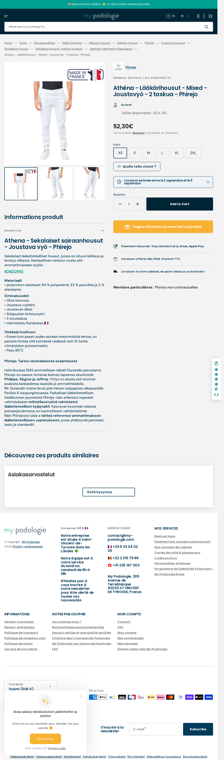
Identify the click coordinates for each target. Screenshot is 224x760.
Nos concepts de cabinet (173, 543)
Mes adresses (127, 639)
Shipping (139, 133)
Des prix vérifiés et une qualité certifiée (81, 628)
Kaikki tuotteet (72, 43)
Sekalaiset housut (16, 49)
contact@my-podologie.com (121, 533)
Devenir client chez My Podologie (142, 645)
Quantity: (119, 194)
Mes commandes (130, 634)
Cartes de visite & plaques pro (177, 548)
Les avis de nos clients (20, 645)
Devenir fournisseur (19, 618)
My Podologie (31, 538)
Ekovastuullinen (44, 43)
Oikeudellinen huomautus (164, 752)
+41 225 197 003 (126, 561)
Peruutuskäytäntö (195, 752)
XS (122, 154)
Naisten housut (127, 43)
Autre (23, 43)
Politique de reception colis (25, 634)
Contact (123, 618)
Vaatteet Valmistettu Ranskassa (110, 49)
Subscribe (198, 725)
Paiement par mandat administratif (182, 537)
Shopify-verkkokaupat (27, 542)
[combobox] (108, 27)
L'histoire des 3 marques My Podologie (81, 634)
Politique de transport (21, 628)
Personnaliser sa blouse (172, 559)
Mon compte (126, 628)
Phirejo (149, 43)
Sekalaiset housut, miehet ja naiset (58, 49)
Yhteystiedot (117, 752)
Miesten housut (99, 43)
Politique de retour (18, 639)
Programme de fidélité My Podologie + (183, 565)
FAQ (55, 645)
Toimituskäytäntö (94, 752)
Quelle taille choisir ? (139, 166)
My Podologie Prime (169, 570)
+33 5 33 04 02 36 (123, 544)
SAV (120, 623)
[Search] (207, 27)
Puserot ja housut (173, 43)
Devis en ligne (164, 532)
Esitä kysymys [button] (99, 488)
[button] (6, 16)
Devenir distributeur (19, 623)
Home (8, 43)
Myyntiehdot (136, 752)
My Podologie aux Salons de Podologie (81, 639)
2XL (195, 154)
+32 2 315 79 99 (125, 553)
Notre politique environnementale (78, 623)
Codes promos (165, 554)
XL (179, 154)
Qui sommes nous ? (66, 618)
